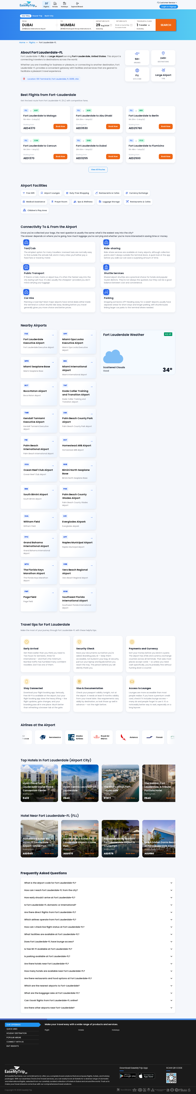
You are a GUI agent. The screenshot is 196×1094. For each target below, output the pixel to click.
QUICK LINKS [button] (12, 1029)
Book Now (60, 126)
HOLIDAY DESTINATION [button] (17, 1033)
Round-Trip (37, 16)
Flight (47, 1030)
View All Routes (98, 169)
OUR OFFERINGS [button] (14, 1024)
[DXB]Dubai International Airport (33, 29)
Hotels (81, 1030)
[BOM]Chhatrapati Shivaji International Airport (76, 29)
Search (166, 25)
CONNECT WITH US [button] (15, 1041)
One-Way (26, 16)
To (61, 21)
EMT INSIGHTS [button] (13, 1046)
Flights (32, 42)
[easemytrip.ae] (28, 5)
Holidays (115, 1030)
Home (22, 42)
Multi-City (49, 16)
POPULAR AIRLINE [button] (14, 1037)
